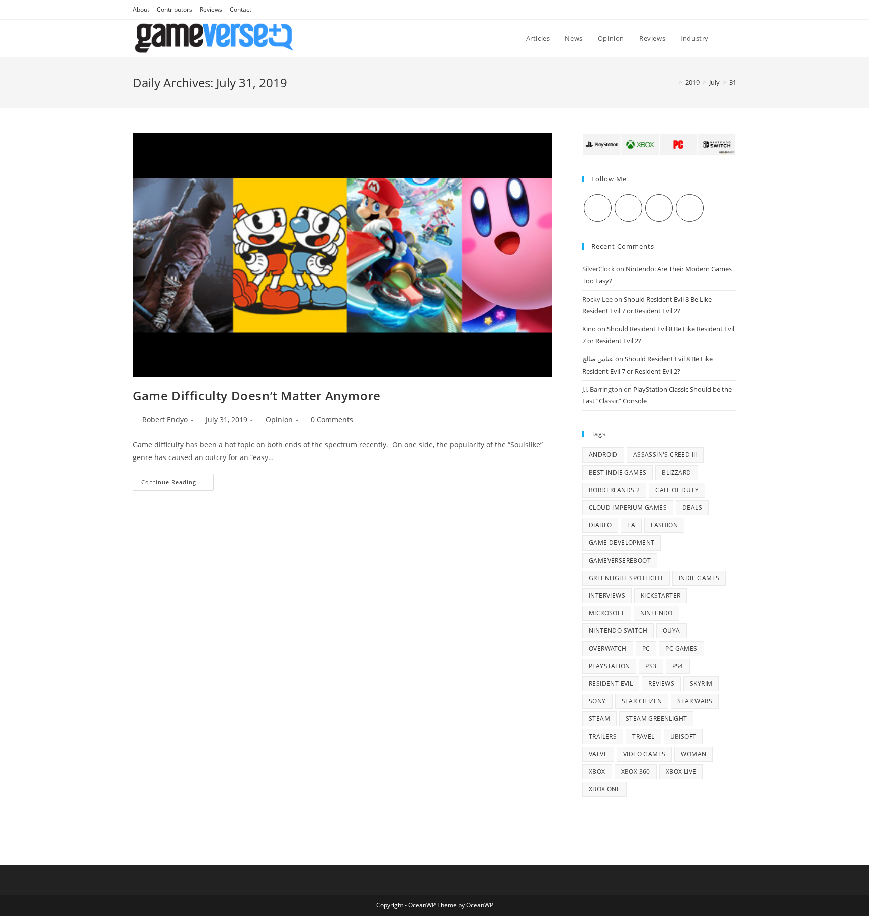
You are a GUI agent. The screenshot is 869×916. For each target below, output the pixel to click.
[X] (598, 208)
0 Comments (332, 419)
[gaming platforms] (659, 143)
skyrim (701, 683)
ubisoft (683, 736)
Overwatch (608, 648)
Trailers (603, 736)
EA (631, 525)
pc (646, 648)
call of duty (677, 490)
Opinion (279, 419)
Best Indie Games (617, 472)
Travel (643, 736)
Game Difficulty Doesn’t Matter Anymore (257, 395)
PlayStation (609, 666)
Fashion (664, 525)
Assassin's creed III (665, 454)
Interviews (607, 595)
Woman (693, 754)
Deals (692, 507)
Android (603, 454)
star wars (694, 701)
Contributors (174, 9)
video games (644, 754)
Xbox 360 (635, 771)
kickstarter (660, 595)
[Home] (673, 82)
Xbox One (604, 789)
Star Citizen (642, 701)
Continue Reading (177, 484)
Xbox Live (681, 771)
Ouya (671, 630)
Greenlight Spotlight (626, 578)
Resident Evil (611, 683)
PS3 (650, 666)
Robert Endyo (165, 419)
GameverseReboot (620, 560)
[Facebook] (628, 208)
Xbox (597, 771)
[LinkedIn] (690, 208)
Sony (597, 701)
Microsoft (607, 613)
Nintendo (656, 613)
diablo (600, 525)
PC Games (681, 648)
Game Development (621, 542)
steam (599, 718)
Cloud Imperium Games (628, 507)
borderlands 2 (614, 490)
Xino (589, 328)
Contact (240, 9)
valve (598, 754)
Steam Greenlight (656, 718)
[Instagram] (659, 208)
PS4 (677, 666)
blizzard (676, 472)
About (141, 9)
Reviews (211, 9)
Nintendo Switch (618, 630)
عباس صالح (598, 358)
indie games (699, 578)
